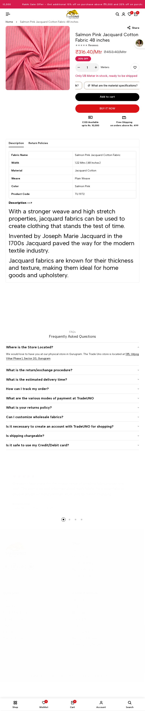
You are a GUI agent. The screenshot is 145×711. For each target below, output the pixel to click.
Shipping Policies (13, 619)
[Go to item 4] (81, 519)
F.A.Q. (6, 625)
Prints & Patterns (82, 569)
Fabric (76, 550)
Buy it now (107, 108)
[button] (135, 67)
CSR (75, 625)
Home (9, 21)
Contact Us (79, 619)
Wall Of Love (11, 600)
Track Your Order (13, 638)
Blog (75, 606)
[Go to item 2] (69, 519)
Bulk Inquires (80, 612)
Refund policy (11, 632)
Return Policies (38, 143)
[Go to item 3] (75, 519)
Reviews (93, 45)
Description (16, 143)
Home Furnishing (82, 563)
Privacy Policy (11, 606)
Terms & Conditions (15, 612)
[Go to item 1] (63, 519)
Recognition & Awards (86, 638)
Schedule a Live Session (87, 644)
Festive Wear (80, 556)
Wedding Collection (84, 575)
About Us (78, 600)
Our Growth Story (83, 632)
